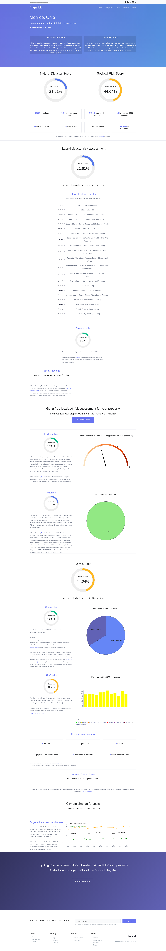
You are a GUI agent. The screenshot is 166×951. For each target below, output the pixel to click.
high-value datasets (87, 791)
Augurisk (101, 136)
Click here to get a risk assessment (39, 2)
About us (126, 7)
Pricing (118, 7)
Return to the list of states (41, 27)
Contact (134, 7)
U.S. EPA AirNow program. (37, 713)
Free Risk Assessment (83, 420)
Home (100, 7)
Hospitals (58, 763)
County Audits (109, 7)
